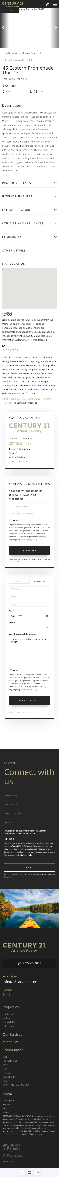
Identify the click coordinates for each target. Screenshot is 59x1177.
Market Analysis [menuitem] (11, 1041)
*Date (12, 611)
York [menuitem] (5, 1056)
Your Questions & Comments (22, 634)
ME (23, 398)
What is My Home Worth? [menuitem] (16, 1084)
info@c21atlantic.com (20, 981)
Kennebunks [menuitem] (9, 1076)
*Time (12, 622)
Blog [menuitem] (5, 1108)
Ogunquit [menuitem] (7, 1072)
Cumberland (33, 398)
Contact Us (13, 462)
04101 (8, 402)
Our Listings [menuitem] (9, 1014)
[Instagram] (8, 994)
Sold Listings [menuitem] (9, 1026)
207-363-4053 (20, 443)
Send (29, 868)
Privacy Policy (10, 349)
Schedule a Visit (39, 581)
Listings (15, 398)
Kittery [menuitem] (6, 1080)
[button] (4, 28)
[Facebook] (4, 994)
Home (5, 398)
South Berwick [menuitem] (10, 1060)
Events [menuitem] (6, 1112)
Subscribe (29, 550)
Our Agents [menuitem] (8, 1100)
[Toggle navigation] (55, 4)
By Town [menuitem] (7, 1018)
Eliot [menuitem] (5, 1068)
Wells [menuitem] (5, 1064)
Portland (47, 398)
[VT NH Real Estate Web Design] (29, 1148)
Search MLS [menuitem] (9, 1022)
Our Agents (24, 462)
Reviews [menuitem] (7, 1104)
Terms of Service (21, 712)
